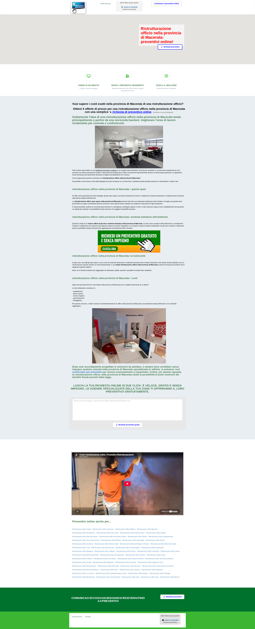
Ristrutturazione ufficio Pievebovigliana (128, 547)
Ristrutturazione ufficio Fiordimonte (148, 551)
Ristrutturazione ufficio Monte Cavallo (106, 544)
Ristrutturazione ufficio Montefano (152, 569)
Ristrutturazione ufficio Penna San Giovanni (86, 540)
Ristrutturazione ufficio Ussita (156, 555)
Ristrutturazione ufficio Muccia (155, 540)
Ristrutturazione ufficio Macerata (147, 529)
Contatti (88, 616)
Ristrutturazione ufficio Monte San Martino (85, 569)
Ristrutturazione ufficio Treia (81, 547)
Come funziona (105, 3)
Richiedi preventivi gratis (129, 425)
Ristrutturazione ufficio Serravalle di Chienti (112, 536)
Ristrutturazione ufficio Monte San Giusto (163, 544)
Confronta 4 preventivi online (166, 4)
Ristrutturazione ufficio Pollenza (111, 540)
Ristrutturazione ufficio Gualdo (81, 562)
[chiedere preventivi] (129, 241)
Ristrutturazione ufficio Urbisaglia (160, 573)
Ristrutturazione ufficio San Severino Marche (159, 558)
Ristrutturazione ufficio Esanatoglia (133, 540)
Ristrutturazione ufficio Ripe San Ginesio (85, 536)
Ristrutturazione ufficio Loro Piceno (83, 573)
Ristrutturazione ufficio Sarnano (135, 555)
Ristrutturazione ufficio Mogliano (125, 529)
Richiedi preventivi (171, 47)
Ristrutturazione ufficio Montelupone (83, 577)
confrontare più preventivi (87, 372)
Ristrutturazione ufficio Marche (169, 577)
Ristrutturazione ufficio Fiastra (170, 551)
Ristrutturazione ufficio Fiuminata (125, 562)
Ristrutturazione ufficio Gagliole (156, 533)
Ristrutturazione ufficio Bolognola (82, 551)
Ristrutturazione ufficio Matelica (138, 573)
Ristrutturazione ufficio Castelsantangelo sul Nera (111, 573)
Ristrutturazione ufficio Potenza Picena (132, 533)
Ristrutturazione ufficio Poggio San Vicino (150, 562)
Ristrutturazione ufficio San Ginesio (105, 558)
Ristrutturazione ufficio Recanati (130, 566)
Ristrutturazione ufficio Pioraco (126, 551)
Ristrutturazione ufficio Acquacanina (152, 547)
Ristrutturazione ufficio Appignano (103, 562)
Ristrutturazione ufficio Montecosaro (102, 547)
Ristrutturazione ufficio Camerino (130, 569)
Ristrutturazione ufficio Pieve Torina (108, 533)
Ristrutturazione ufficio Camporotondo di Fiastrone (158, 566)
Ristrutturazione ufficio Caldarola (104, 551)
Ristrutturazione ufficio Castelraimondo (160, 536)
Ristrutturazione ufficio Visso (150, 577)
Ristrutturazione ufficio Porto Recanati (108, 577)
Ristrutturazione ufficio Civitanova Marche (130, 558)
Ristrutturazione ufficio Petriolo (137, 536)
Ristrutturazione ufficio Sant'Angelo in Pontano (134, 544)
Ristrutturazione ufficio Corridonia (82, 544)
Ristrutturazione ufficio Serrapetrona (83, 533)
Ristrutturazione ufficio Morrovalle (108, 566)
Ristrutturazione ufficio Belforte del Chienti (85, 555)
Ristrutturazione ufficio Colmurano (103, 529)
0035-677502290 (131, 7)
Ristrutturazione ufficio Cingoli (81, 529)
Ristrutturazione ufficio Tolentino (82, 558)
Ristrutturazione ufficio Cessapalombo (112, 555)
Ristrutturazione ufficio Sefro (109, 569)
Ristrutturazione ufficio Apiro (130, 577)
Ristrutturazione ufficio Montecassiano (84, 566)
